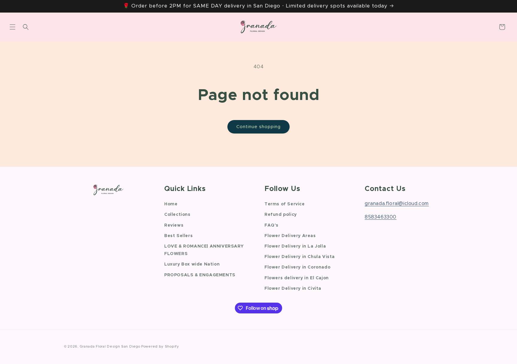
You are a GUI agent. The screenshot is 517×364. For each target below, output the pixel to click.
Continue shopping (258, 127)
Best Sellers (178, 235)
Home (170, 204)
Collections (177, 215)
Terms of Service (284, 204)
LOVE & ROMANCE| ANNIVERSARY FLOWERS (204, 250)
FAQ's (271, 225)
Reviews (173, 225)
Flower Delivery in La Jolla (295, 246)
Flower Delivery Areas (290, 235)
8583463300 (380, 216)
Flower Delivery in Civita (292, 288)
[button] (12, 27)
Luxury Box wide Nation (192, 264)
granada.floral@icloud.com (397, 203)
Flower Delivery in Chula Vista (299, 257)
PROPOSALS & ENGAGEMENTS (199, 275)
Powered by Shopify (160, 346)
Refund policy (280, 215)
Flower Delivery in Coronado (297, 267)
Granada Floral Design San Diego (110, 346)
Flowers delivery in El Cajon (296, 278)
